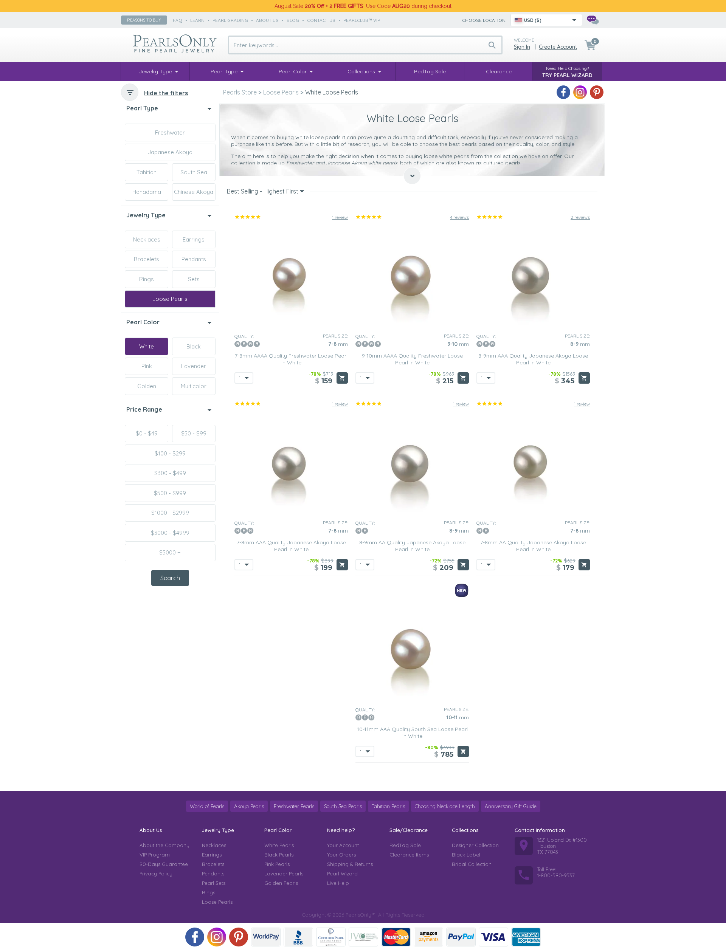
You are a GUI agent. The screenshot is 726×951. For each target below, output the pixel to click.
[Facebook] (563, 92)
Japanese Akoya (170, 152)
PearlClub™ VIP (361, 20)
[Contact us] (592, 20)
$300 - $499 (170, 473)
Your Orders (341, 855)
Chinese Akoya (193, 191)
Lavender (193, 366)
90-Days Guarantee (164, 864)
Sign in (522, 46)
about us (267, 20)
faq (177, 20)
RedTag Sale (405, 845)
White (146, 346)
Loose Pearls (170, 298)
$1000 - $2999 (170, 512)
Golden (146, 386)
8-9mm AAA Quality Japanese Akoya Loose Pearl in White (533, 359)
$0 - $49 (147, 433)
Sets (194, 279)
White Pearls (279, 845)
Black (193, 346)
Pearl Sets (213, 883)
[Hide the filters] (129, 92)
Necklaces (146, 239)
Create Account (558, 46)
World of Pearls (207, 806)
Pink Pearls (277, 864)
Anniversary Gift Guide (511, 806)
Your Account (343, 845)
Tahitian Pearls (388, 806)
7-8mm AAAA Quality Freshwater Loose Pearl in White (291, 359)
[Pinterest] (596, 92)
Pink (146, 366)
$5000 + (170, 552)
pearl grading (230, 20)
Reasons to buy (144, 20)
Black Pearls (278, 855)
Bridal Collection (472, 864)
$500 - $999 (170, 493)
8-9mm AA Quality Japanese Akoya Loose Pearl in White (412, 546)
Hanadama (146, 191)
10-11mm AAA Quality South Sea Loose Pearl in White (412, 732)
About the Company (164, 845)
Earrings (194, 239)
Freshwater (170, 132)
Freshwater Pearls (294, 806)
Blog (293, 20)
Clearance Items (409, 855)
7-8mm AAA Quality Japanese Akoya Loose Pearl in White (291, 546)
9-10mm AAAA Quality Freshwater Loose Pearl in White (412, 359)
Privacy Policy (156, 873)
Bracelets (146, 259)
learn (197, 20)
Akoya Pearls (249, 806)
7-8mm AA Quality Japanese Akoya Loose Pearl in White (533, 546)
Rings (146, 279)
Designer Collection (475, 845)
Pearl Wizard (342, 873)
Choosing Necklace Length (445, 806)
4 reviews (459, 217)
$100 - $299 (170, 453)
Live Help (338, 883)
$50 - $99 (193, 433)
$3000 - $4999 (170, 532)
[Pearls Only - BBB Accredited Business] (298, 937)
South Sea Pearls (343, 806)
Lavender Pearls (283, 873)
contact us (321, 20)
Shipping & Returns (350, 864)
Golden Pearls (281, 883)
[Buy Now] (342, 378)
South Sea (193, 172)
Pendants (194, 259)
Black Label (466, 855)
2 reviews (580, 217)
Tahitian (147, 172)
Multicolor (193, 386)
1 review (340, 217)
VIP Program (155, 855)
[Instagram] (580, 92)
